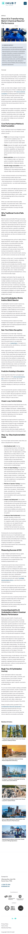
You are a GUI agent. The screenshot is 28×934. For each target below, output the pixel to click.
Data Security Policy (6, 927)
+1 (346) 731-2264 (5, 884)
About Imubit (14, 870)
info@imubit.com (5, 886)
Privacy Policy (4, 924)
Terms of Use (4, 926)
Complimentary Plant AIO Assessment (11, 706)
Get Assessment (14, 866)
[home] (11, 3)
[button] (25, 3)
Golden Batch (13, 343)
